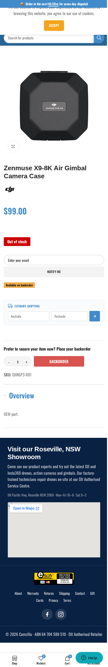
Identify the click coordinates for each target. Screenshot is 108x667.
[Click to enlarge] (13, 146)
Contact (80, 593)
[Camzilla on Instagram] (60, 614)
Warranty (33, 593)
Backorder (59, 361)
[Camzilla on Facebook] (47, 614)
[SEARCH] (99, 38)
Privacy (53, 600)
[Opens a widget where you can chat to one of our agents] (89, 658)
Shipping (64, 593)
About (18, 593)
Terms (67, 600)
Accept (54, 25)
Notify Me (54, 271)
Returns (49, 593)
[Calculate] (94, 316)
